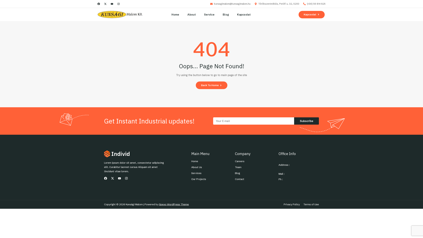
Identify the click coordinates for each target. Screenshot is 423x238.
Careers (239, 161)
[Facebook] (98, 4)
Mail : (282, 174)
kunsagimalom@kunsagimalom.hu (232, 4)
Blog (226, 14)
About (191, 14)
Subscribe (306, 121)
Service (209, 14)
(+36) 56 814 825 (316, 4)
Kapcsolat (244, 14)
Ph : (281, 179)
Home (175, 14)
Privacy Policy (292, 204)
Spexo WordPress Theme (174, 204)
